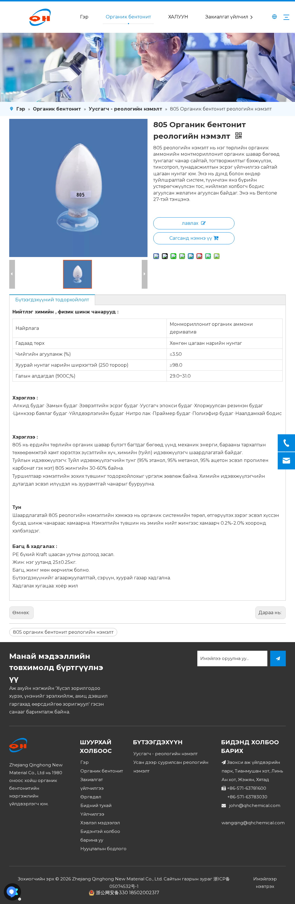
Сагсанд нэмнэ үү (190, 238)
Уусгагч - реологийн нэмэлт (165, 753)
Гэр (84, 17)
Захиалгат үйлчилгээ (230, 17)
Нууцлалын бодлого (103, 848)
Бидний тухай (95, 805)
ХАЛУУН (178, 17)
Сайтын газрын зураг (188, 879)
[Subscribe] (278, 658)
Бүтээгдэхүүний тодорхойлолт (52, 299)
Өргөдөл (90, 797)
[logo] (18, 745)
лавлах (190, 223)
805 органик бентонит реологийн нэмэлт (63, 632)
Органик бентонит (128, 17)
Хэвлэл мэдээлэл (100, 822)
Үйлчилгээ (92, 814)
